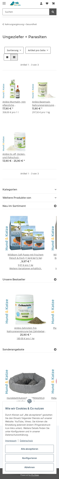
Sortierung (12, 50)
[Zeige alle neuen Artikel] (55, 206)
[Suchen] (52, 11)
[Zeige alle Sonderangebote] (55, 349)
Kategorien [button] (10, 189)
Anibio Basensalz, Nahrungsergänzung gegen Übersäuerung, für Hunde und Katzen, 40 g (44, 103)
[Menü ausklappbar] (4, 2)
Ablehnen (29, 467)
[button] (41, 3)
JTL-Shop (35, 475)
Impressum (11, 440)
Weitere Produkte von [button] (17, 197)
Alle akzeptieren (29, 448)
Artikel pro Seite (36, 50)
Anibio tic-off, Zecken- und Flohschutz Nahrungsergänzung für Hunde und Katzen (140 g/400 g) (14, 156)
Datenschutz (26, 440)
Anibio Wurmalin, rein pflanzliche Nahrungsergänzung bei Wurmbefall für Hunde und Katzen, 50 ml (14, 103)
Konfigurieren (29, 458)
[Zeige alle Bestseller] (55, 279)
